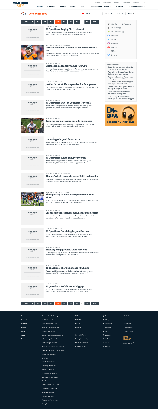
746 (87, 22)
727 (45, 22)
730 (64, 22)
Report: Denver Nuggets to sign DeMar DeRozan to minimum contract (121, 73)
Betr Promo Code (47, 381)
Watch (97, 3)
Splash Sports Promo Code (50, 385)
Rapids (23, 339)
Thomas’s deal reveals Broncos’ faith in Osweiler (72, 176)
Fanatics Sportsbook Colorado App (53, 346)
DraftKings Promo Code (49, 323)
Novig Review (46, 404)
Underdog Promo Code (49, 365)
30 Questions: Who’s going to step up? (66, 158)
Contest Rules (128, 327)
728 (51, 22)
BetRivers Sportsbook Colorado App (53, 350)
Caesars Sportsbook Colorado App (52, 335)
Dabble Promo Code (48, 362)
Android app (108, 323)
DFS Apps (119, 6)
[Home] (20, 4)
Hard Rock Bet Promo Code (50, 327)
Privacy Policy (128, 331)
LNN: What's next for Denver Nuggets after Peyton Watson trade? (120, 83)
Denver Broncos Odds (48, 354)
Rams (23, 335)
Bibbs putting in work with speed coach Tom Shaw (70, 196)
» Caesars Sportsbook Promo (51, 339)
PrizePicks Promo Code (49, 373)
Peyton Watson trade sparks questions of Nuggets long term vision (121, 88)
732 (77, 22)
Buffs (23, 331)
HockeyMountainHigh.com (83, 339)
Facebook (114, 36)
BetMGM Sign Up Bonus (49, 343)
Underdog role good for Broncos (63, 139)
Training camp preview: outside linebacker (69, 121)
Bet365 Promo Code (48, 320)
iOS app (107, 320)
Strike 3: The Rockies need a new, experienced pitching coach (119, 93)
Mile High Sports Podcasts (121, 24)
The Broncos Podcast (115, 14)
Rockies (73, 6)
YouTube (114, 47)
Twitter (113, 39)
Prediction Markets (136, 6)
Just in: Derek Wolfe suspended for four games (71, 84)
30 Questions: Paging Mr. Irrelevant (65, 29)
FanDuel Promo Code (48, 331)
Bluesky (114, 55)
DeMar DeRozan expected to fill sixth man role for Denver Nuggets (120, 68)
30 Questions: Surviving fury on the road (68, 231)
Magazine (126, 3)
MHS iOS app (116, 28)
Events (116, 3)
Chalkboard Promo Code (49, 388)
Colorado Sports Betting (100, 6)
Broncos (40, 6)
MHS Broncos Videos (92, 14)
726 (38, 22)
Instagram (115, 43)
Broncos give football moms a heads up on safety (72, 213)
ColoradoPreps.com (81, 342)
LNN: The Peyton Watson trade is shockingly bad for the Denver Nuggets (121, 98)
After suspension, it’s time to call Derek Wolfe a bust (71, 49)
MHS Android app (117, 32)
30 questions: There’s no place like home (67, 268)
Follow (136, 3)
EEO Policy (127, 323)
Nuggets (63, 6)
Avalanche (51, 6)
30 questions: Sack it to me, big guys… (66, 286)
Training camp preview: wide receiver (66, 250)
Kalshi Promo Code (48, 396)
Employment (128, 320)
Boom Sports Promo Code (50, 377)
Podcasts (107, 3)
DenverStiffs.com (81, 335)
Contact (126, 316)
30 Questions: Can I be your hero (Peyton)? (68, 103)
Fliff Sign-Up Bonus (48, 369)
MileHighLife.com (80, 346)
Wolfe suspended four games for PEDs (66, 66)
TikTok (113, 51)
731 (71, 22)
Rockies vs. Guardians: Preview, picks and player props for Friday (120, 78)
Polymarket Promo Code (50, 400)
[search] (144, 2)
